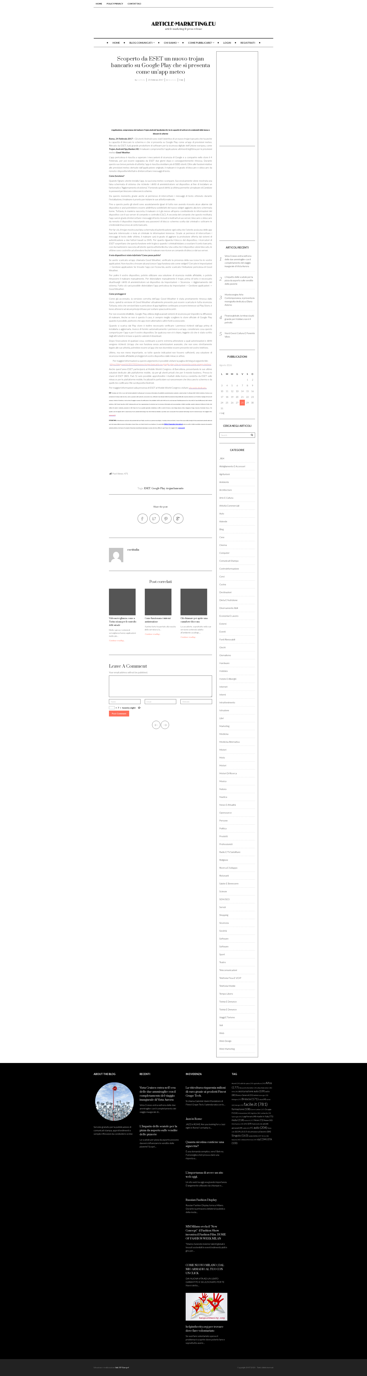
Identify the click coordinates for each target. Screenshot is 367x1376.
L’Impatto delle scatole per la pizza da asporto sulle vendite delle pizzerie (239, 280)
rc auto (258, 1127)
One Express (237, 1124)
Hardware (224, 663)
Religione (223, 859)
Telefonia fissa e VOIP (230, 978)
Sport (222, 954)
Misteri (222, 749)
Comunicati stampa (228, 560)
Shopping (223, 915)
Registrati (248, 42)
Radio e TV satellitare (229, 852)
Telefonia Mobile (227, 985)
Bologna (236, 1099)
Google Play (158, 488)
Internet (223, 686)
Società (223, 930)
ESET (147, 488)
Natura (222, 789)
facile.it (256, 1104)
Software (224, 938)
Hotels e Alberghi (227, 678)
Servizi (222, 907)
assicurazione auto (251, 1091)
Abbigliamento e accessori (232, 466)
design (239, 1105)
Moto (222, 757)
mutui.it (248, 1120)
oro (247, 1123)
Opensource (225, 812)
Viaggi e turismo (227, 1017)
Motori (222, 765)
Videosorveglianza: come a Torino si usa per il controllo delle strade (122, 622)
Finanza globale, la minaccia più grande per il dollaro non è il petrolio (239, 319)
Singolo (240, 1135)
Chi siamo (170, 42)
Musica (222, 781)
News (258, 1120)
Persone (223, 820)
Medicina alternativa (229, 741)
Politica (223, 828)
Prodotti (223, 836)
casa (262, 1099)
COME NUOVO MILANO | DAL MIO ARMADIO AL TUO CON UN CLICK (205, 1269)
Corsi (222, 576)
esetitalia (141, 80)
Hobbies (223, 671)
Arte (235, 1091)
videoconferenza (248, 1140)
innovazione (244, 1113)
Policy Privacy (115, 3)
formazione (241, 1109)
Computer (224, 552)
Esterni (222, 623)
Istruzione (224, 710)
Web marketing (227, 1048)
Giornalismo (225, 655)
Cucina (222, 584)
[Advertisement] (133, 106)
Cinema (223, 545)
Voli (221, 1025)
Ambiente (224, 482)
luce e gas (237, 1117)
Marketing (224, 726)
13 (237, 391)
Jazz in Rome (194, 1119)
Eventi (222, 631)
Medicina (223, 734)
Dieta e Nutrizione (228, 600)
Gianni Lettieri (257, 1109)
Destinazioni (225, 592)
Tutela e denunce (228, 1001)
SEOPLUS (241, 1131)
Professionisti (226, 844)
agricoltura (259, 1083)
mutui (238, 1120)
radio (246, 1128)
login (227, 42)
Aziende (223, 521)
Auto (221, 513)
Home (99, 3)
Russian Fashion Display (201, 1200)
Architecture (225, 489)
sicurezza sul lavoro (259, 1131)
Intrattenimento (227, 702)
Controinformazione (229, 568)
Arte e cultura (226, 497)
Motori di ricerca (228, 773)
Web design (225, 1041)
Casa (221, 537)
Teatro (222, 962)
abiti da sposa (246, 1083)
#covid (236, 1083)
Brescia (250, 1099)
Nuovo (268, 1120)
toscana (236, 1140)
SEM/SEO (224, 899)
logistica (255, 1113)
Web (221, 1033)
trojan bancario (175, 488)
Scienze (223, 891)
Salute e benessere (229, 883)
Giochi (222, 647)
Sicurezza (172, 80)
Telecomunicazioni (228, 970)
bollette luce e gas (260, 1095)
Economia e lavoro (228, 615)
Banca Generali (244, 1095)
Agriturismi (224, 474)
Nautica (223, 796)
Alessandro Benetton (248, 1088)
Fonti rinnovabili (227, 639)
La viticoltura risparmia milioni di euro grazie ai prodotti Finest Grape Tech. (206, 1092)
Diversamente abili (228, 608)
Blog (221, 529)
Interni (222, 694)
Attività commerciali (229, 505)
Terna (265, 1136)
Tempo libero (226, 993)
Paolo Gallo (257, 1124)
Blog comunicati (141, 42)
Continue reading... (117, 640)
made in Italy (265, 1116)
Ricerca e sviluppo (228, 867)
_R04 (221, 458)
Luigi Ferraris (249, 1116)
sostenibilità (255, 1136)
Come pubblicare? (200, 42)
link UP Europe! (122, 1367)
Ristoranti (224, 875)
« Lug (221, 412)
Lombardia (266, 1113)
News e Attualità (227, 804)
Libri (221, 718)
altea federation (264, 1088)
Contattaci (134, 3)
